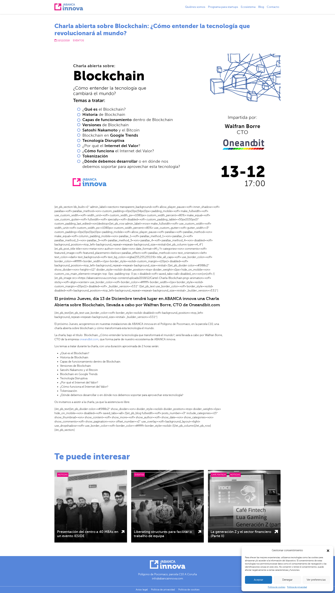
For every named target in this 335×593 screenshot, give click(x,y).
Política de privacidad (297, 587)
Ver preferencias (316, 579)
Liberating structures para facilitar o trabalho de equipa (163, 534)
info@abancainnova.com (167, 578)
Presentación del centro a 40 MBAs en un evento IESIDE (87, 534)
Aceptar (258, 579)
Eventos (78, 40)
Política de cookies (276, 587)
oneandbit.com (89, 339)
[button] (328, 550)
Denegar (287, 579)
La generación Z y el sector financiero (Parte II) (241, 534)
